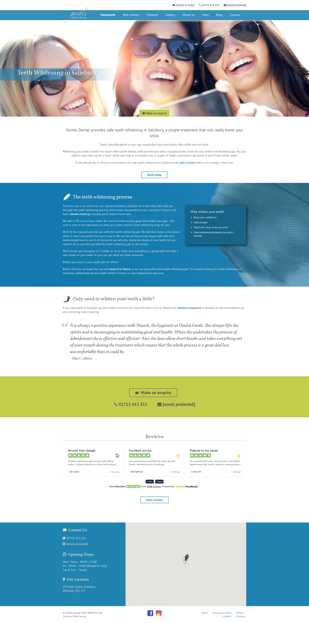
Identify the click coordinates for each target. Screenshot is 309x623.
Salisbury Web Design (74, 616)
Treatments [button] (107, 15)
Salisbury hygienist (189, 308)
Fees (205, 15)
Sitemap (240, 616)
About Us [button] (189, 15)
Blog (219, 15)
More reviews (154, 500)
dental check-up (80, 214)
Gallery (170, 15)
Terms (204, 612)
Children (152, 15)
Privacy (240, 612)
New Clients (131, 15)
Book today (154, 175)
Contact (235, 15)
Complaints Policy (222, 612)
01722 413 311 (132, 404)
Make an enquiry (156, 113)
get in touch (187, 162)
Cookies (227, 616)
